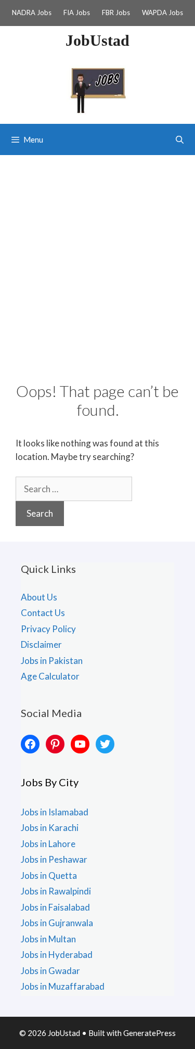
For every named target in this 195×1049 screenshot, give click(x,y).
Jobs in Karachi (50, 827)
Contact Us (43, 612)
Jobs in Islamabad (54, 812)
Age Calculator (50, 676)
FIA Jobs (76, 12)
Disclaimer (41, 644)
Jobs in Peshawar (54, 859)
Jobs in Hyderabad (57, 954)
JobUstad (97, 40)
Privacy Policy (48, 628)
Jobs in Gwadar (50, 970)
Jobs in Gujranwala (57, 922)
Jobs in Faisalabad (55, 907)
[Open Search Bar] (179, 139)
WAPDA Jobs (162, 12)
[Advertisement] (97, 257)
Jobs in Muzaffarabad (63, 986)
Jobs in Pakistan (52, 660)
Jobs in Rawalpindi (56, 891)
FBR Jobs (116, 12)
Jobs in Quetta (49, 875)
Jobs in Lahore (48, 843)
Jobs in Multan (48, 938)
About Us (39, 597)
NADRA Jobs (31, 12)
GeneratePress (149, 1033)
